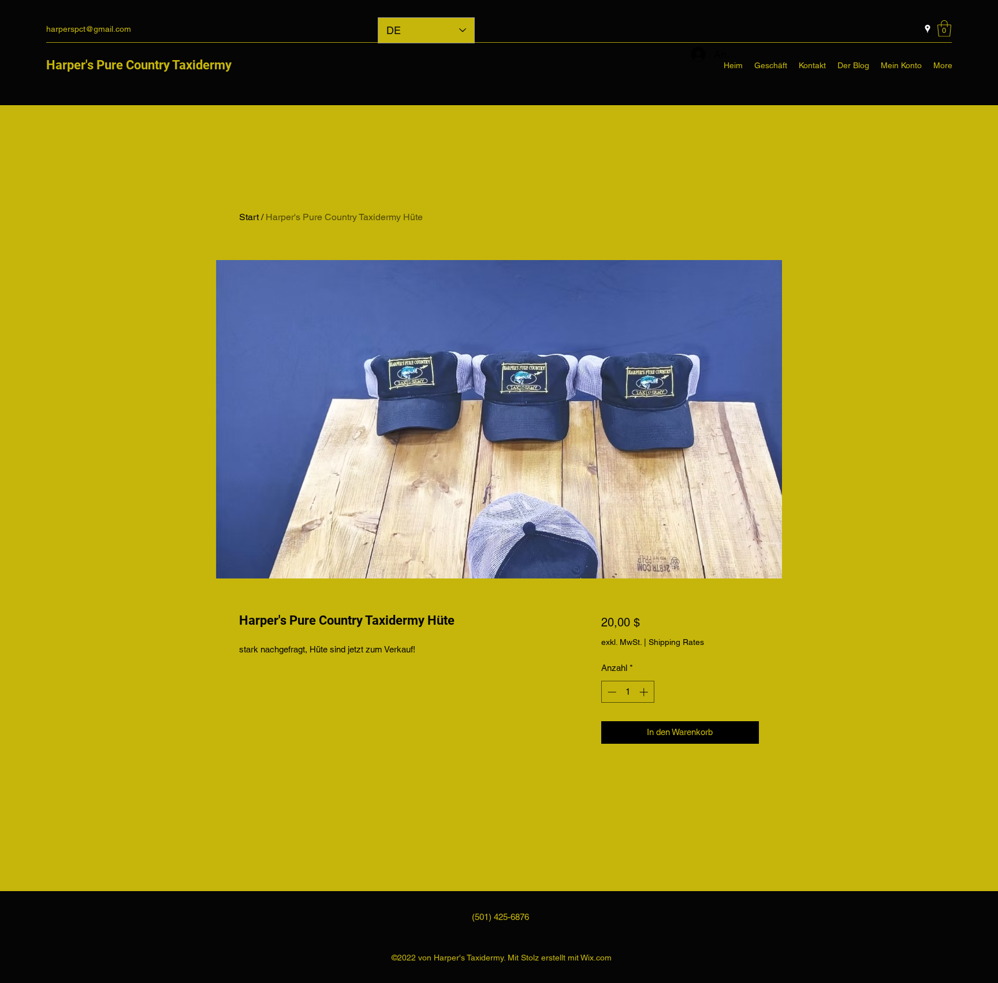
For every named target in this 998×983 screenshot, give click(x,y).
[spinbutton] (627, 692)
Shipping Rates (676, 642)
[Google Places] (927, 29)
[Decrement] (611, 692)
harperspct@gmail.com (88, 29)
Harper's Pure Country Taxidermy (139, 65)
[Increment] (645, 692)
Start (249, 217)
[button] (944, 28)
